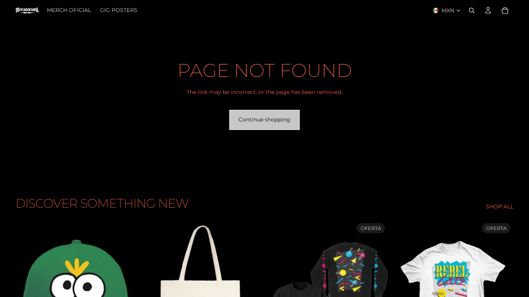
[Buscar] (471, 10)
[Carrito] (505, 10)
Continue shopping (264, 119)
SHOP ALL (500, 206)
